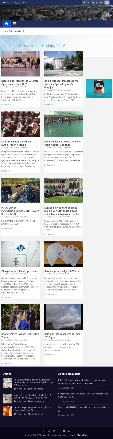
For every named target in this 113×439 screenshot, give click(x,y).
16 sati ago (21, 389)
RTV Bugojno (15, 10)
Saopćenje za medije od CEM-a (61, 271)
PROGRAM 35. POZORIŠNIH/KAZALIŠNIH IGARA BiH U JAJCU (20, 211)
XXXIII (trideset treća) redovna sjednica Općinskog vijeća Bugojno (61, 84)
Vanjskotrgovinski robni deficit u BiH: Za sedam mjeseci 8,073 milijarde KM (33, 396)
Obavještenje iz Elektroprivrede (19, 271)
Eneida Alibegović (37, 389)
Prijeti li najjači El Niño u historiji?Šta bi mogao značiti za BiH (32, 409)
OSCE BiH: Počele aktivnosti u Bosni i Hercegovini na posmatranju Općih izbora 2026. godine (33, 382)
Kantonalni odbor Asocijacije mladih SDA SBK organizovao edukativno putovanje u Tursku (61, 211)
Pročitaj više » (6, 105)
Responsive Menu (107, 2)
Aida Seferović (36, 414)
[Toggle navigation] (14, 23)
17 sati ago (21, 414)
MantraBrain (82, 435)
